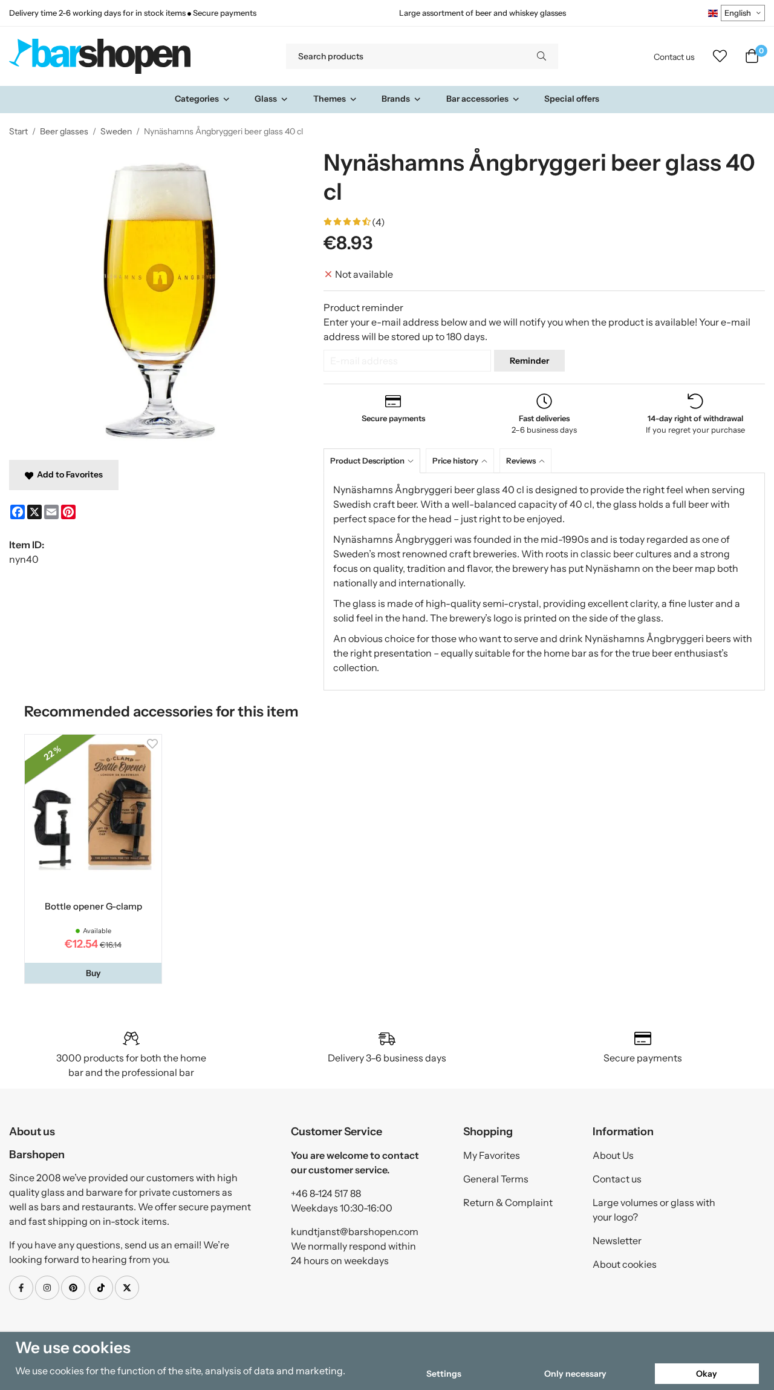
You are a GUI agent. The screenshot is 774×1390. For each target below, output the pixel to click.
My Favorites (491, 1155)
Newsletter (617, 1240)
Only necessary (575, 1373)
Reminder (529, 360)
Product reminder (363, 307)
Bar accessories (477, 98)
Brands (396, 98)
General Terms (495, 1179)
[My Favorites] (720, 56)
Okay (706, 1373)
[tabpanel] (544, 581)
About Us (613, 1155)
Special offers (571, 98)
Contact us (674, 57)
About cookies (625, 1264)
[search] (541, 56)
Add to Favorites (68, 474)
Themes (329, 98)
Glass (266, 98)
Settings (443, 1373)
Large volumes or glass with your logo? (654, 1209)
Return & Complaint (508, 1202)
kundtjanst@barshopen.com (354, 1231)
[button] (93, 973)
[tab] (375, 461)
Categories (197, 98)
